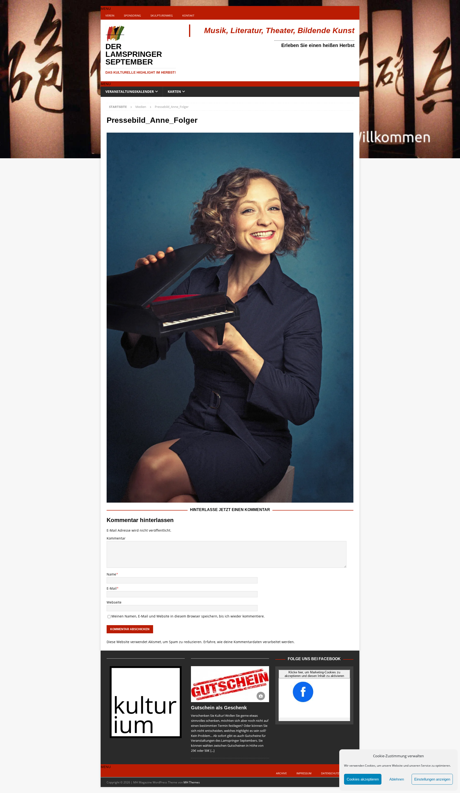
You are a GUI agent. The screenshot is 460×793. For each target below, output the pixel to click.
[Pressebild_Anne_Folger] (230, 500)
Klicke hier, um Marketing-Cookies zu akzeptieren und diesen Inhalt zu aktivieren (314, 674)
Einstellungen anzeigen (432, 779)
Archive (281, 773)
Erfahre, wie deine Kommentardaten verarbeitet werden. (249, 642)
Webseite (114, 602)
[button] (106, 8)
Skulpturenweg (161, 15)
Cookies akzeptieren (363, 779)
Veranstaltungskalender (129, 91)
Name (111, 574)
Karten (174, 91)
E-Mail (112, 588)
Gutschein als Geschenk (219, 707)
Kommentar (116, 538)
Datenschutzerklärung (338, 773)
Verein (109, 15)
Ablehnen (396, 779)
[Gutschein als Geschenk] (230, 684)
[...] (212, 750)
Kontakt (188, 15)
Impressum (303, 773)
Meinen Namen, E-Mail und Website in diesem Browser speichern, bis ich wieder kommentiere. (188, 616)
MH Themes (192, 782)
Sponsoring (132, 15)
